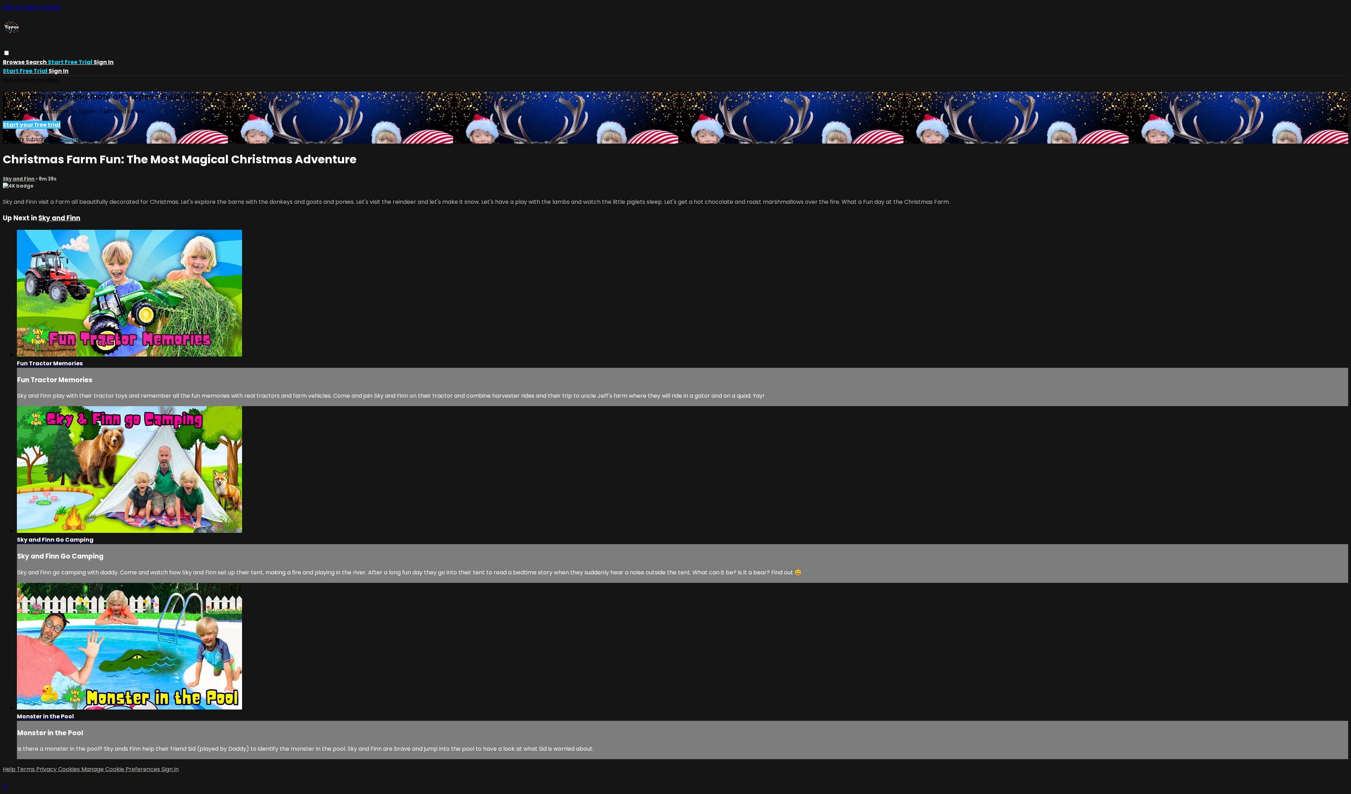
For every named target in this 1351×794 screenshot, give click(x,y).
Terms (26, 769)
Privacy (47, 769)
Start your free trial (32, 125)
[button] (6, 53)
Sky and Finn (19, 179)
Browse (14, 62)
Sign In (59, 71)
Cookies (69, 769)
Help (10, 769)
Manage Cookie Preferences (121, 769)
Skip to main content (32, 7)
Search (37, 62)
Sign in (104, 62)
